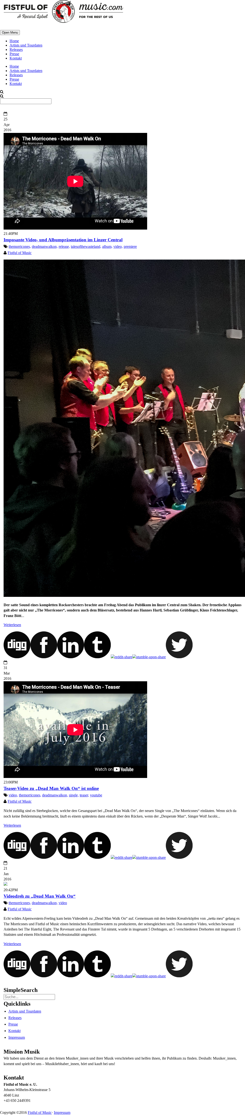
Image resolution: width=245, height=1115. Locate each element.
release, (64, 246)
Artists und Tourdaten (26, 45)
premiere (130, 246)
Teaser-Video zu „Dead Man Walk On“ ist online (51, 788)
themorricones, (20, 246)
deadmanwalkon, (45, 246)
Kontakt (16, 58)
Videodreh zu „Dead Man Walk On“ (40, 896)
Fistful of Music (20, 253)
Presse (14, 54)
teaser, (84, 795)
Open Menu (10, 32)
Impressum (16, 1037)
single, (74, 795)
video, (118, 246)
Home (14, 41)
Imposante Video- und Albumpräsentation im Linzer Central (63, 239)
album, (107, 246)
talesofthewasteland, (86, 246)
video (63, 903)
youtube (96, 795)
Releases (16, 49)
